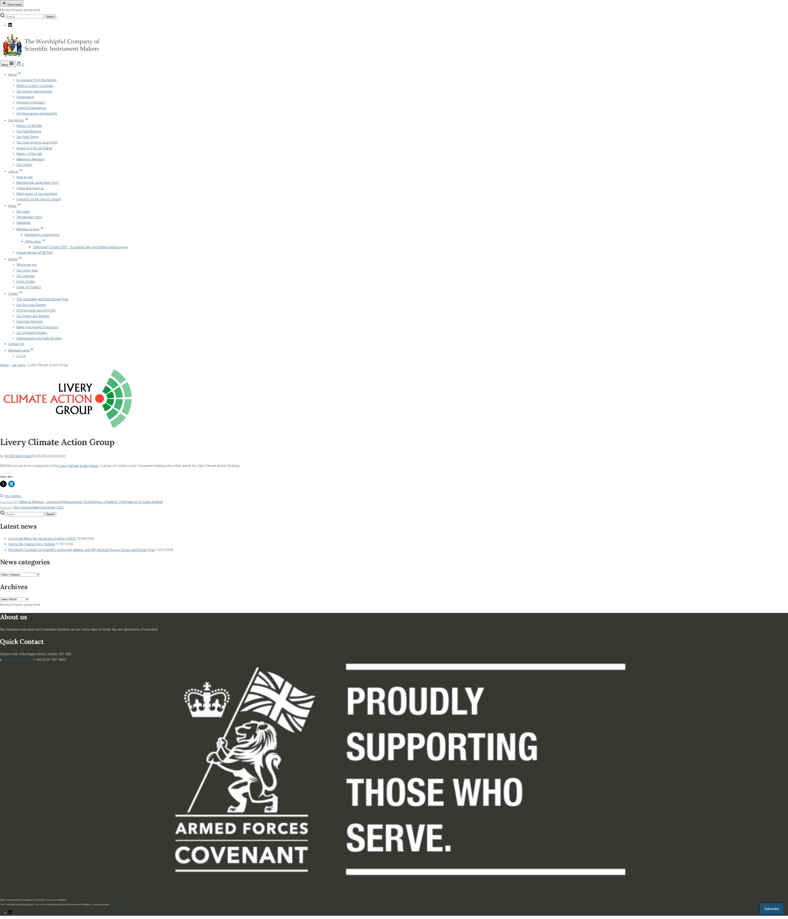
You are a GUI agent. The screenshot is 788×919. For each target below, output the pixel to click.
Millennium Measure (30, 159)
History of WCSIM (29, 126)
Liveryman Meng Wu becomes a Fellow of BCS (42, 539)
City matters (13, 496)
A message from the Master (36, 80)
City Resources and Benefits (36, 113)
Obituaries (23, 223)
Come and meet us (30, 188)
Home (4, 365)
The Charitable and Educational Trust (42, 299)
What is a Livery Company (35, 86)
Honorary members (30, 102)
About (12, 75)
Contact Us (16, 344)
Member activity (28, 229)
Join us (13, 171)
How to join (24, 177)
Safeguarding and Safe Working (39, 338)
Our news (23, 212)
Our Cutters (24, 165)
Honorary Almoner (29, 321)
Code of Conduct (28, 287)
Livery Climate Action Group (79, 466)
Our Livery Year (27, 270)
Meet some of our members (36, 194)
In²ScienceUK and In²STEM (35, 310)
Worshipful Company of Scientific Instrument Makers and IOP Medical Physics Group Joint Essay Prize (81, 550)
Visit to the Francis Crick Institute (31, 544)
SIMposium (33, 241)
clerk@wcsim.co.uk (17, 660)
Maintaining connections (42, 235)
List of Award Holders (31, 333)
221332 (113, 904)
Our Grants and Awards (32, 316)
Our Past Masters (28, 131)
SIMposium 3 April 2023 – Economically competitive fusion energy (80, 247)
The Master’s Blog (29, 217)
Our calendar (25, 276)
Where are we (26, 265)
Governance (25, 97)
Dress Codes (25, 281)
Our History (16, 120)
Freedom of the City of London (38, 199)
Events (13, 259)
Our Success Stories (31, 305)
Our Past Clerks (27, 137)
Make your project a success (37, 327)
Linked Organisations (31, 108)
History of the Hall (29, 154)
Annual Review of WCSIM (34, 253)
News (12, 206)
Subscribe (771, 909)
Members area (18, 350)
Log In (20, 356)
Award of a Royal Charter (34, 148)
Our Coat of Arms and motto (36, 142)
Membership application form (37, 183)
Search (50, 16)
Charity (13, 294)
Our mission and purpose (34, 91)
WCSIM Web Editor (18, 456)
